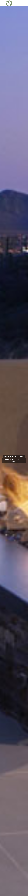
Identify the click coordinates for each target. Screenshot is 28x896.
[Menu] (4, 11)
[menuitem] (4, 11)
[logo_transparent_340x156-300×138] (11, 3)
